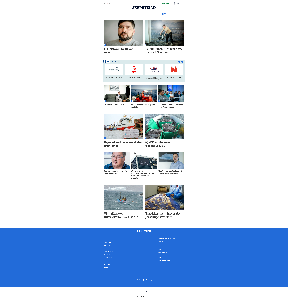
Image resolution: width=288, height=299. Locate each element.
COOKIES (160, 257)
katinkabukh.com (145, 291)
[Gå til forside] (144, 7)
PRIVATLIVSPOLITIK (163, 244)
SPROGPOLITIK (162, 246)
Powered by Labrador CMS (144, 296)
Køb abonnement (166, 3)
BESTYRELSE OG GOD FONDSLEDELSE (166, 238)
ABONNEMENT (107, 264)
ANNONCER (106, 267)
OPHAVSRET (161, 241)
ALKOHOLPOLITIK (162, 252)
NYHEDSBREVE (161, 255)
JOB (165, 13)
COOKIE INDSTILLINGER (164, 260)
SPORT (155, 14)
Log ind (177, 3)
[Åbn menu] (181, 3)
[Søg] (110, 3)
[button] (179, 61)
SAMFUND (124, 14)
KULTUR (145, 14)
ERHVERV (135, 14)
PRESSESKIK (161, 249)
